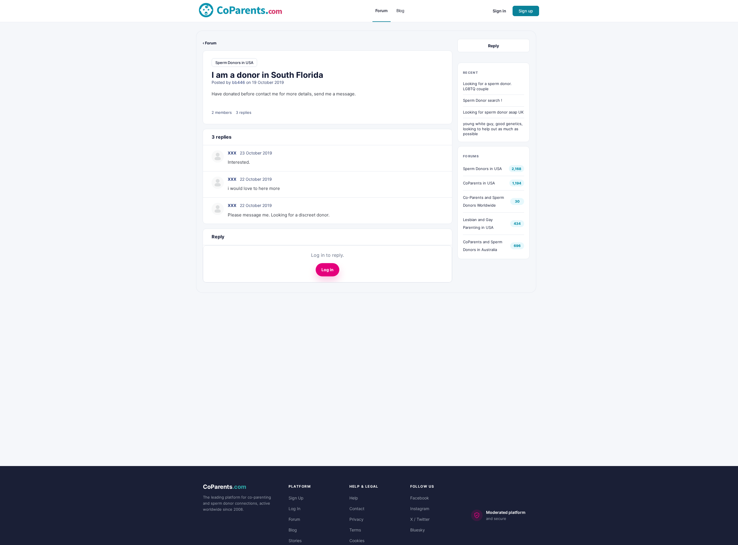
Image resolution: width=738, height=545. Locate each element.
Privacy (356, 519)
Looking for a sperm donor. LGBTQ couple (487, 86)
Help (353, 497)
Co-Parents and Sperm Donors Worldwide (483, 201)
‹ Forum (209, 43)
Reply (493, 45)
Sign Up (296, 497)
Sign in (499, 10)
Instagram (419, 508)
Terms (355, 529)
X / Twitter (420, 519)
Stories (295, 540)
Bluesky (417, 529)
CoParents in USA (479, 183)
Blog (293, 529)
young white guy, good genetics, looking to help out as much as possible (493, 128)
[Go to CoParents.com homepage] (240, 10)
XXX (232, 152)
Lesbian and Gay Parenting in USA (478, 223)
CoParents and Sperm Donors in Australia (482, 246)
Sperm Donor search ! (482, 100)
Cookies (356, 540)
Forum (294, 519)
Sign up (526, 10)
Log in (327, 269)
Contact (356, 508)
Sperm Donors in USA (234, 62)
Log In (294, 508)
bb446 (238, 82)
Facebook (419, 497)
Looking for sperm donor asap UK (493, 112)
